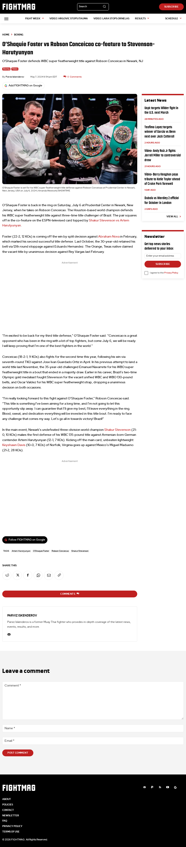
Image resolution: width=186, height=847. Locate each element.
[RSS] (160, 787)
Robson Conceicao (60, 551)
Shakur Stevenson (117, 429)
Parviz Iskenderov (15, 77)
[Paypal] (152, 787)
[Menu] (6, 19)
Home (6, 34)
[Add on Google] (175, 787)
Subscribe (163, 264)
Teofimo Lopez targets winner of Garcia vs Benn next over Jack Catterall (160, 131)
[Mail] (144, 787)
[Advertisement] (69, 297)
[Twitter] (17, 575)
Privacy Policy (171, 273)
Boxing (18, 34)
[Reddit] (6, 575)
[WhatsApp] (38, 575)
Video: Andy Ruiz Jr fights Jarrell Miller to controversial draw (162, 155)
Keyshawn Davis (13, 445)
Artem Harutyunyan (21, 551)
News (14, 69)
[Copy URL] (59, 575)
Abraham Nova (109, 236)
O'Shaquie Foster (41, 551)
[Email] (48, 575)
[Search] (104, 6)
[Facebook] (27, 575)
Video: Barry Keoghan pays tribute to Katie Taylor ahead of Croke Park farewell (162, 178)
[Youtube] (167, 787)
